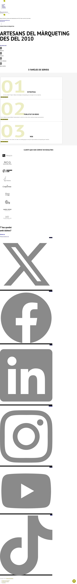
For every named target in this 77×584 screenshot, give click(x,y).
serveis (3, 4)
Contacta (4, 7)
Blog (3, 5)
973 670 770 (2, 21)
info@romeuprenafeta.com (5, 20)
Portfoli (3, 6)
